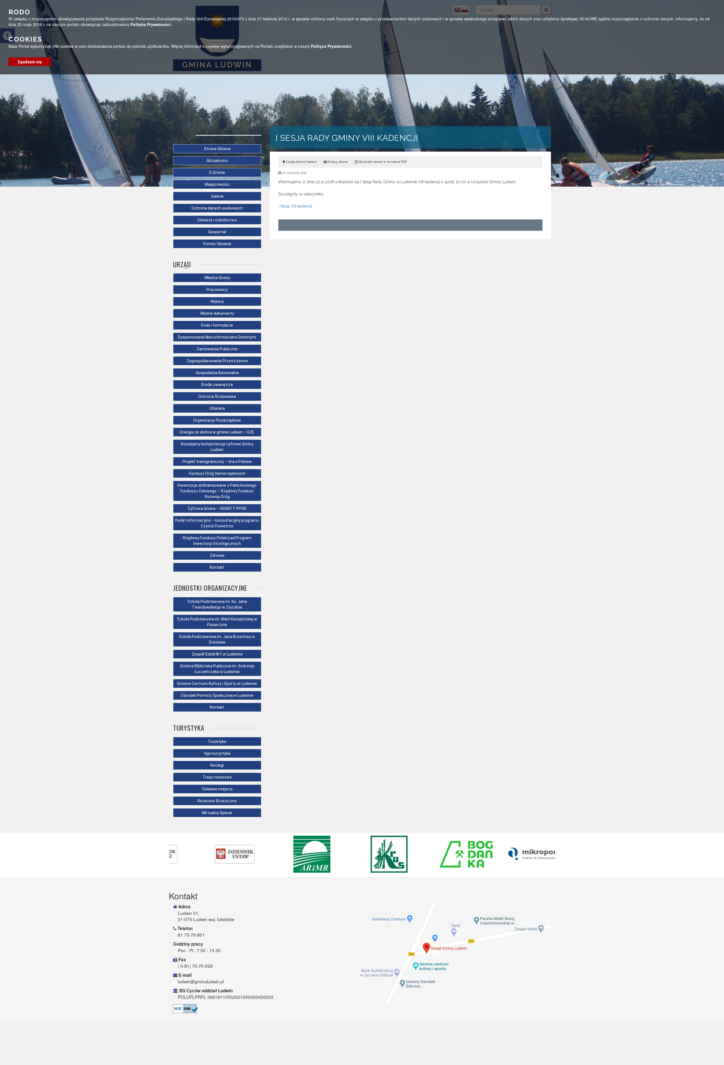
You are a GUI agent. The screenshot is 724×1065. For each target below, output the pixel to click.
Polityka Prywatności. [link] (151, 24)
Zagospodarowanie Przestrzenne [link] (217, 361)
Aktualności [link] (217, 160)
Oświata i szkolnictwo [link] (217, 220)
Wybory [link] (217, 301)
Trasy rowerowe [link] (217, 777)
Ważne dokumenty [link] (217, 313)
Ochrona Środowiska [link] (217, 396)
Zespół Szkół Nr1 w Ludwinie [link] (217, 654)
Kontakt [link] (217, 567)
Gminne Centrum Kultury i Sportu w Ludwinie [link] (217, 683)
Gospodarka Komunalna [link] (217, 372)
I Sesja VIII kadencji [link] (295, 206)
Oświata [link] (217, 408)
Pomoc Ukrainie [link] (217, 244)
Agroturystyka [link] (217, 753)
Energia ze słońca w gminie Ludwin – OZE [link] (217, 432)
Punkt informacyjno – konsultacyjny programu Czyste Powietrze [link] (217, 523)
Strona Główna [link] (217, 148)
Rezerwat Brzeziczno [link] (217, 801)
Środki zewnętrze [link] (217, 384)
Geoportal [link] (217, 232)
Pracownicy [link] (217, 289)
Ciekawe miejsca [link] (217, 789)
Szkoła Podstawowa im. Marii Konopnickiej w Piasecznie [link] (217, 622)
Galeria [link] (217, 196)
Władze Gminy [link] (217, 277)
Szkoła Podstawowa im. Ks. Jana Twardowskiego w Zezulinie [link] (217, 604)
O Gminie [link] (217, 172)
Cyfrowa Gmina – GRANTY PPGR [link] (217, 508)
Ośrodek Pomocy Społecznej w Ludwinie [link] (217, 695)
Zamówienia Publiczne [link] (217, 349)
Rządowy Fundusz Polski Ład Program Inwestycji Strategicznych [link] (217, 541)
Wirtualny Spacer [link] (217, 812)
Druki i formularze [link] (217, 325)
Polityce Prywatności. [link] (331, 46)
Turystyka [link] (217, 741)
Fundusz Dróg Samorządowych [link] (217, 473)
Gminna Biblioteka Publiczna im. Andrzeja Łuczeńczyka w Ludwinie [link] (217, 669)
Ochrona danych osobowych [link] (217, 208)
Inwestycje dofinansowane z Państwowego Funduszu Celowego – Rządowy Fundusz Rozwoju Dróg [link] (217, 491)
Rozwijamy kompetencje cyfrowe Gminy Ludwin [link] (217, 447)
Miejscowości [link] (217, 184)
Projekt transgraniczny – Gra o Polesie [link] (217, 461)
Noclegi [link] (217, 765)
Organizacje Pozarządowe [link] (217, 420)
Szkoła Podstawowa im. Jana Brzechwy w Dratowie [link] (217, 639)
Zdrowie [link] (217, 555)
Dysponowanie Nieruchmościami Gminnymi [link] (217, 337)
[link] (336, 161)
